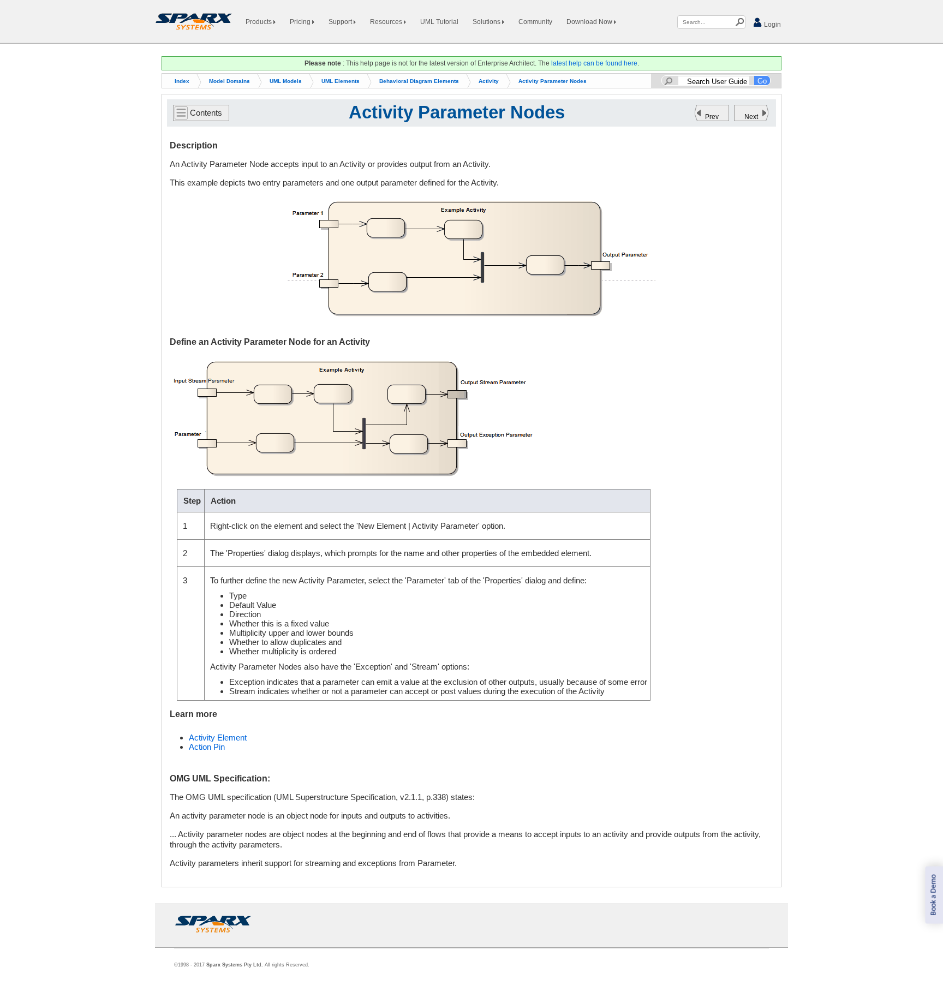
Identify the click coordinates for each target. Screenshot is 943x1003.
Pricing (301, 22)
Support (341, 22)
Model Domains (229, 81)
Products (259, 22)
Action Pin (207, 746)
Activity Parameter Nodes (552, 81)
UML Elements (340, 81)
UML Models (286, 81)
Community (535, 22)
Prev (712, 117)
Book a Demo (933, 895)
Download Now (590, 22)
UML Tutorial (439, 22)
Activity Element (218, 737)
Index (182, 81)
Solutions (487, 22)
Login (771, 24)
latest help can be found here (594, 63)
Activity (489, 81)
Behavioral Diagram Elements (419, 81)
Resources (387, 22)
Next (751, 117)
